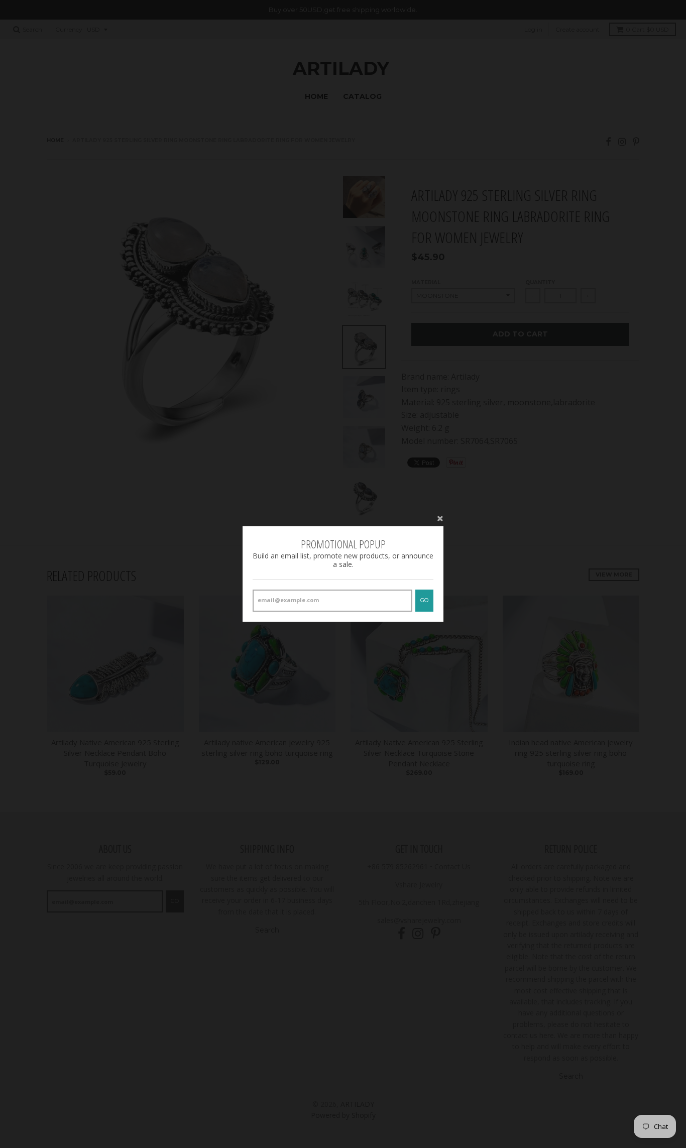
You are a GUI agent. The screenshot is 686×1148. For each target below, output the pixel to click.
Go (424, 600)
